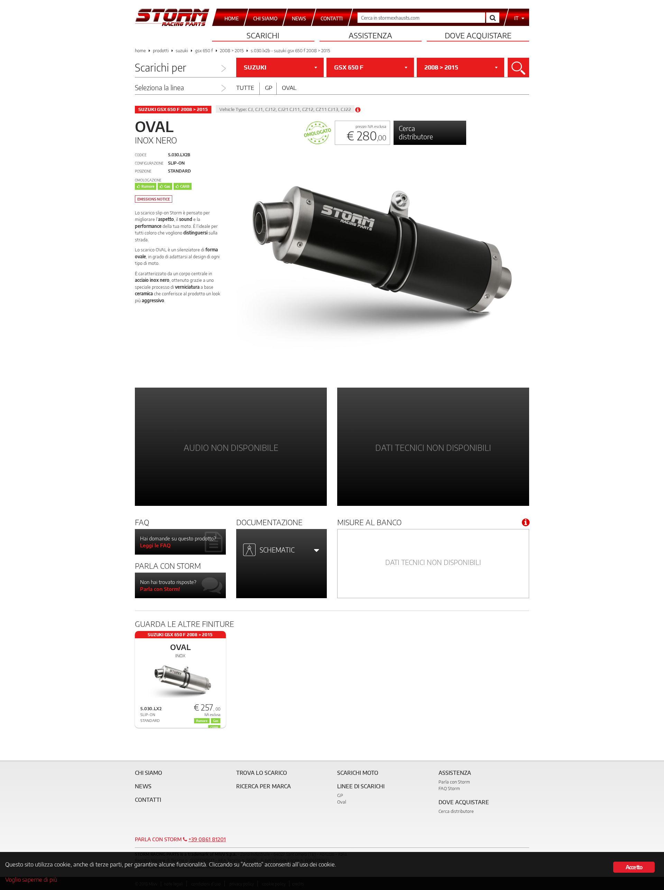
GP (340, 795)
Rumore (147, 186)
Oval (289, 87)
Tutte (245, 87)
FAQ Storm (449, 788)
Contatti (148, 799)
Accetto (634, 867)
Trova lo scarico (261, 772)
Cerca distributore (416, 132)
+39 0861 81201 (207, 839)
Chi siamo (148, 772)
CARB (185, 186)
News (143, 786)
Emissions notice (153, 199)
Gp (268, 87)
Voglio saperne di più (31, 879)
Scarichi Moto (357, 772)
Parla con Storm (454, 782)
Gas (167, 186)
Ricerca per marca (263, 786)
